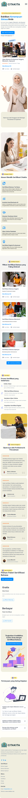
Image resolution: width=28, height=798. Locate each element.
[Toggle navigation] (26, 4)
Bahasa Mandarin (5, 768)
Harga (2, 781)
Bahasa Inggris (4, 766)
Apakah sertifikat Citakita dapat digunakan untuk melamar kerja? (11, 721)
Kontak (2, 783)
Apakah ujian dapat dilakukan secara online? (12, 707)
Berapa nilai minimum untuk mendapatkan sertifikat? (10, 728)
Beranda (3, 776)
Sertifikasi (3, 778)
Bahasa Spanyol (4, 770)
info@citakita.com (8, 789)
